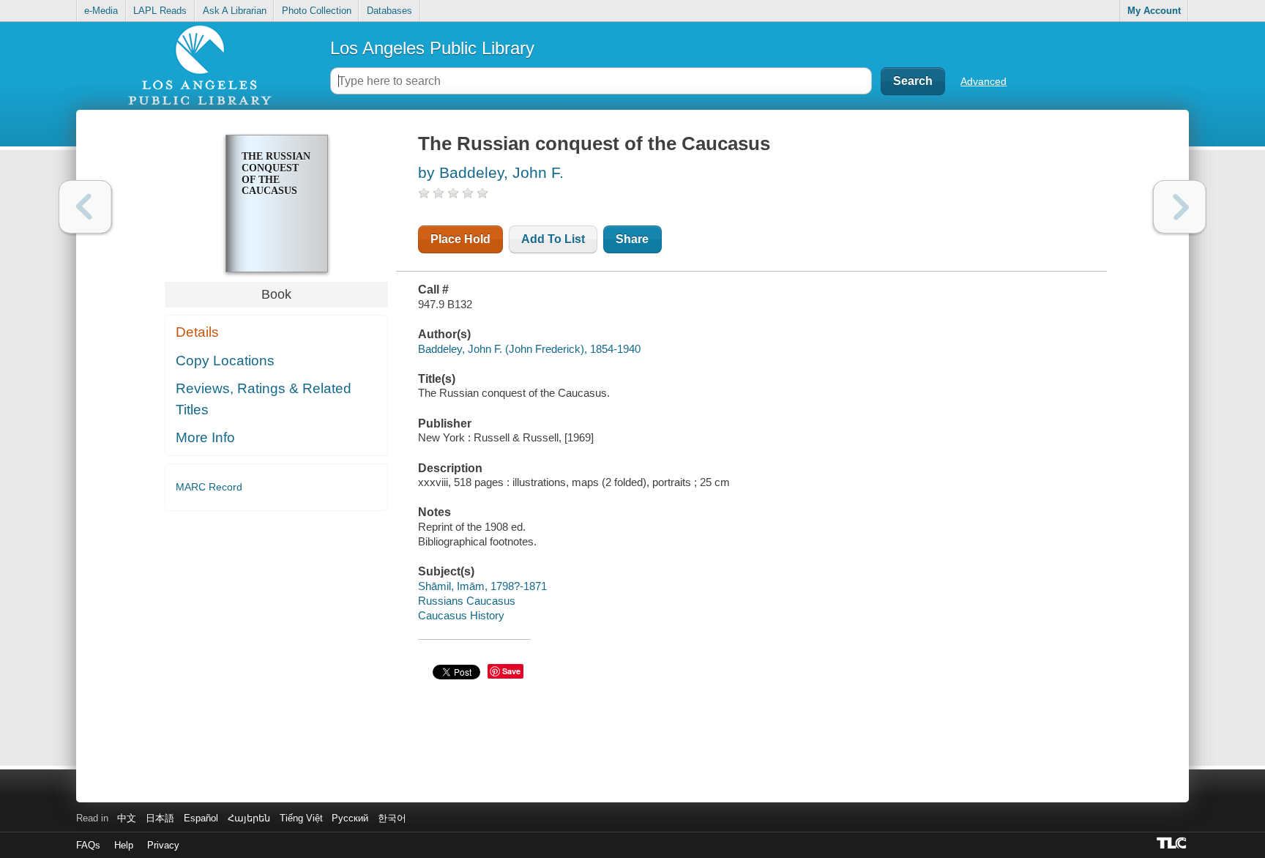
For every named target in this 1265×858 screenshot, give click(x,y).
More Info (205, 437)
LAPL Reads (160, 10)
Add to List (553, 239)
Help (123, 845)
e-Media (101, 10)
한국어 (392, 818)
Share (632, 239)
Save (511, 670)
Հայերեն (249, 818)
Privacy (163, 845)
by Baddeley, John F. (491, 172)
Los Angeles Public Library (432, 48)
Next (1179, 207)
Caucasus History (461, 615)
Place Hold (460, 239)
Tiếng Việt (301, 818)
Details (197, 332)
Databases (389, 10)
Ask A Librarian (234, 10)
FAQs (88, 845)
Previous (85, 207)
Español (201, 818)
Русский (350, 818)
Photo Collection (316, 10)
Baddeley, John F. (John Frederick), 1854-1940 (529, 349)
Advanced (983, 81)
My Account (1154, 10)
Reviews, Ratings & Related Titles (263, 399)
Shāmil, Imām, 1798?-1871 (482, 586)
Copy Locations (225, 360)
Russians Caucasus (466, 600)
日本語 (160, 818)
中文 (126, 818)
